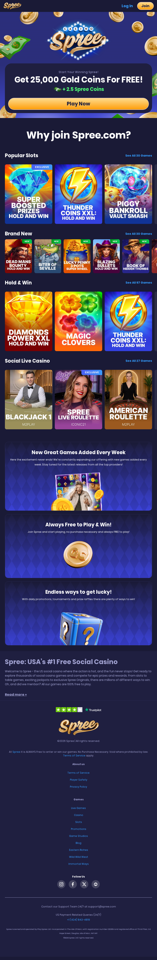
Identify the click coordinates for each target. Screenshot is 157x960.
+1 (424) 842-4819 (78, 919)
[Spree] (13, 5)
